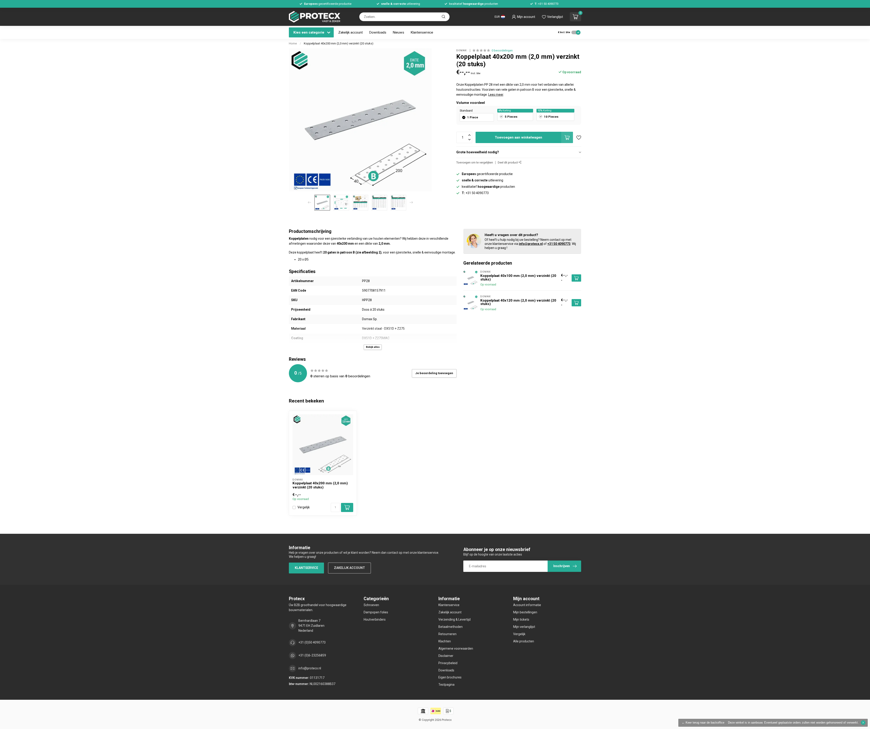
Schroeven (371, 605)
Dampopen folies (376, 612)
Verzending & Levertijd (454, 619)
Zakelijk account (350, 32)
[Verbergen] (863, 722)
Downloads (377, 32)
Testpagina (446, 684)
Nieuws (398, 32)
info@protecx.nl (531, 244)
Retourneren (447, 634)
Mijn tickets (521, 619)
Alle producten (523, 641)
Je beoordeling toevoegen (434, 373)
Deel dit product (508, 162)
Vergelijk (303, 507)
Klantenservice (422, 32)
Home (293, 43)
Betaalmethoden (450, 627)
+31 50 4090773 (558, 244)
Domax (462, 50)
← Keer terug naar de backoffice (703, 722)
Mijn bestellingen (525, 612)
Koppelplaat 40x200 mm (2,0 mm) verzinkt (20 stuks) (338, 43)
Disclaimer (445, 656)
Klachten (444, 641)
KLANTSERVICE (306, 568)
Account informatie (527, 605)
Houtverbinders (375, 619)
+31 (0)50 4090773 (312, 642)
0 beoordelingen (502, 50)
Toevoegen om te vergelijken (474, 162)
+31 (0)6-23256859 (312, 655)
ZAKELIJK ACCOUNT (349, 568)
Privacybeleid (447, 663)
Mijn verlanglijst (524, 627)
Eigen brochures (450, 677)
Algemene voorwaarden (455, 648)
